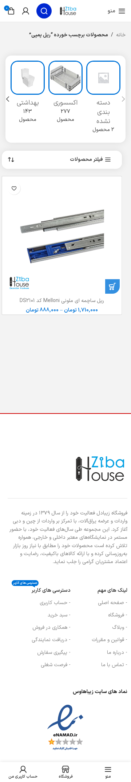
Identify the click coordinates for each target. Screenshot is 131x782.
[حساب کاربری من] (25, 11)
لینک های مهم (112, 590)
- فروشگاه (117, 615)
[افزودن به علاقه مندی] (14, 188)
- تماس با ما (114, 665)
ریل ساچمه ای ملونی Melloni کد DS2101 (62, 301)
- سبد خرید (59, 615)
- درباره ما (117, 652)
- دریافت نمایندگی (51, 640)
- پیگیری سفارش (54, 652)
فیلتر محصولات (86, 160)
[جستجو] (44, 11)
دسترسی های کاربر (42, 589)
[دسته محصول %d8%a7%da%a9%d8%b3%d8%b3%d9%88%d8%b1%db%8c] (65, 94)
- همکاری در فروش (51, 627)
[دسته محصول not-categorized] (103, 99)
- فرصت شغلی (56, 665)
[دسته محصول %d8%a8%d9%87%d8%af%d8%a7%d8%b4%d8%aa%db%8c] (28, 94)
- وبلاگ (119, 627)
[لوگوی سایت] (68, 11)
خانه (121, 35)
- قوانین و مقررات (109, 640)
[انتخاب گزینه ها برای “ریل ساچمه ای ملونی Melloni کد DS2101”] (112, 286)
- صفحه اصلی (112, 603)
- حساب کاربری (55, 603)
